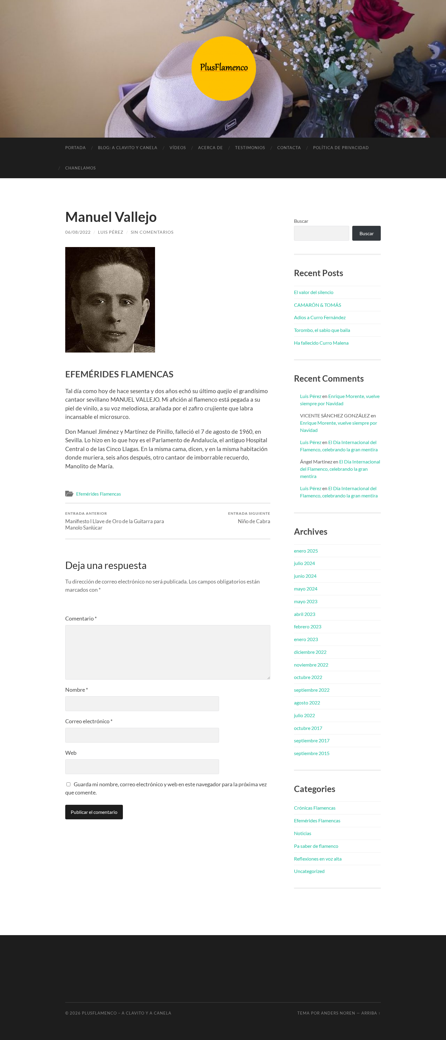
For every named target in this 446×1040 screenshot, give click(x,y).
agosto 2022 (307, 702)
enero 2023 (306, 639)
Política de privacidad (341, 147)
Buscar (301, 221)
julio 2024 (304, 563)
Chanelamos (80, 168)
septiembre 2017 (311, 740)
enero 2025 (306, 550)
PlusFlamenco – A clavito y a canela (126, 1013)
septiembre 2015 (311, 753)
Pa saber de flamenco (316, 846)
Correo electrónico (89, 721)
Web (70, 752)
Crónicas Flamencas (315, 808)
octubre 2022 (308, 677)
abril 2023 (304, 614)
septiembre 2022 (311, 690)
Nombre (76, 689)
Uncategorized (309, 871)
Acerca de (210, 147)
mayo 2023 (305, 601)
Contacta (289, 147)
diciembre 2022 (310, 652)
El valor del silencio (313, 292)
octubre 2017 (308, 728)
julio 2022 (304, 715)
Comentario (81, 618)
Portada (75, 147)
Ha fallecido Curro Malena (321, 343)
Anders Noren (338, 1013)
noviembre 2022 (311, 664)
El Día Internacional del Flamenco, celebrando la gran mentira (340, 469)
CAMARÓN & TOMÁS (317, 305)
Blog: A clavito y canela (127, 147)
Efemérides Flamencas (98, 494)
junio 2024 (305, 576)
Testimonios (250, 147)
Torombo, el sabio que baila (322, 330)
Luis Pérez (110, 232)
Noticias (302, 833)
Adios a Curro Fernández (320, 317)
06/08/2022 (78, 232)
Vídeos (178, 147)
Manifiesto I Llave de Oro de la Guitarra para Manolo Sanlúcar (114, 520)
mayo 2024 (305, 588)
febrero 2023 (307, 626)
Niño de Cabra (249, 517)
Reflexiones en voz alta (318, 858)
